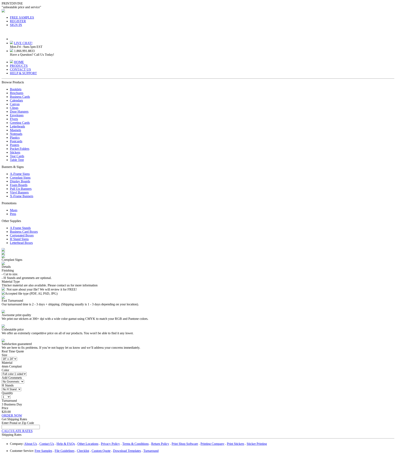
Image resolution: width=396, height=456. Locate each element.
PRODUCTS (19, 65)
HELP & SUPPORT (23, 73)
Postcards (16, 141)
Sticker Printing (257, 443)
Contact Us (46, 443)
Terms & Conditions (135, 443)
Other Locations (87, 443)
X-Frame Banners (21, 196)
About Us (30, 443)
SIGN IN (16, 25)
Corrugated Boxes (22, 235)
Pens (13, 214)
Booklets (15, 89)
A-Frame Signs (20, 174)
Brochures (16, 93)
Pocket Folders (19, 148)
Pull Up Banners (21, 188)
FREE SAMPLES (22, 17)
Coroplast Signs (20, 177)
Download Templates (127, 450)
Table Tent (17, 160)
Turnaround (151, 450)
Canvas (15, 104)
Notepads (16, 134)
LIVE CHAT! (23, 43)
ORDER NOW (12, 415)
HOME (19, 62)
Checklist (83, 450)
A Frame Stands (20, 228)
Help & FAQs (66, 443)
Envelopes (17, 115)
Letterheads (17, 126)
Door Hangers (19, 111)
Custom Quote (101, 450)
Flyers (14, 119)
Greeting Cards (20, 122)
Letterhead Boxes (21, 243)
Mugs (13, 210)
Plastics (15, 137)
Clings (14, 108)
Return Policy (160, 443)
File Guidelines (64, 450)
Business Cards (20, 96)
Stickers (15, 152)
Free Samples (43, 450)
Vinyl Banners (19, 192)
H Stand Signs (19, 239)
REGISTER (18, 21)
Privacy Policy (110, 443)
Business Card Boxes (24, 231)
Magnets (15, 130)
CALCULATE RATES (17, 431)
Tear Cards (17, 156)
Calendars (16, 100)
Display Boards (20, 181)
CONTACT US (20, 69)
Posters (14, 145)
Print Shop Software (185, 443)
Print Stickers (235, 443)
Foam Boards (18, 185)
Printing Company (212, 443)
